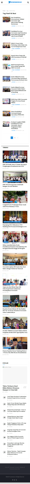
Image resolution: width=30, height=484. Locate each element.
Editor (13, 26)
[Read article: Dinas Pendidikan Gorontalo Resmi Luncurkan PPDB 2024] (6, 113)
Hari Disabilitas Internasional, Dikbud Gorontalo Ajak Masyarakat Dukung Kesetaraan (17, 21)
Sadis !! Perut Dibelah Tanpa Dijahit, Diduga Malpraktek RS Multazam (17, 404)
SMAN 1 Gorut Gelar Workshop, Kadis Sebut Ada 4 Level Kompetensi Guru (19, 45)
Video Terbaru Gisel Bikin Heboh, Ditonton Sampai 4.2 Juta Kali (11, 388)
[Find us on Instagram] (14, 480)
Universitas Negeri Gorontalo (12, 161)
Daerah (6, 242)
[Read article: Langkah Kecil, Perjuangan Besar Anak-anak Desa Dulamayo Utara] (15, 197)
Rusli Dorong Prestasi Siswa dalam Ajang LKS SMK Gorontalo (18, 66)
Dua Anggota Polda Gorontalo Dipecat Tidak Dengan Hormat (15, 437)
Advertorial (7, 347)
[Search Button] (28, 2)
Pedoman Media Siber (15, 469)
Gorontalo (7, 327)
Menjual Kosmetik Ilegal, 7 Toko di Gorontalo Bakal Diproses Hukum (16, 410)
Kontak (16, 467)
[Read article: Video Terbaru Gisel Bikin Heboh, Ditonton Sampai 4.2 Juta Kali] (15, 375)
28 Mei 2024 (23, 104)
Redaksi (22, 467)
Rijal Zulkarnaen (16, 48)
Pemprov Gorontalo (9, 263)
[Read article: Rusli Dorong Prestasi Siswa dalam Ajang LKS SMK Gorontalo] (6, 66)
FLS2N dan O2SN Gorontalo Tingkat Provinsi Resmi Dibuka (19, 101)
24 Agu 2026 (6, 334)
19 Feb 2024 (19, 130)
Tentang (11, 467)
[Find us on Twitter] (16, 480)
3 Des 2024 (19, 26)
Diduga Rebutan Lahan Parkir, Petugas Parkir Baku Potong (15, 417)
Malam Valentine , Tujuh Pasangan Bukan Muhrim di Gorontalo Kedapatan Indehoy (16, 453)
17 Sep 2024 (19, 38)
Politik (6, 305)
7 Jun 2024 (19, 82)
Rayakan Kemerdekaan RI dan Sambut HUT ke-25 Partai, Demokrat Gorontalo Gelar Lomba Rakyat (14, 310)
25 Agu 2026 (6, 168)
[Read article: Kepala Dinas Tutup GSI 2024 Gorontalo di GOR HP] (6, 57)
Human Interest (8, 201)
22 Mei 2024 (19, 116)
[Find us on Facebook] (12, 480)
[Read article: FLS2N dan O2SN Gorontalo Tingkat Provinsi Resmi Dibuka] (6, 101)
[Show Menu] (2, 2)
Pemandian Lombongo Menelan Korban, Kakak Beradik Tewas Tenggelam (15, 444)
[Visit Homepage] (15, 2)
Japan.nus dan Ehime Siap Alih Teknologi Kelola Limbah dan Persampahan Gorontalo (12, 288)
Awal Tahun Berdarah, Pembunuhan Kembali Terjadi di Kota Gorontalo (16, 397)
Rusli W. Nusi (12, 10)
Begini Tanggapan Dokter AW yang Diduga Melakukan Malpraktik (16, 423)
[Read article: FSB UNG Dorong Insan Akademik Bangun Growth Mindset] (15, 177)
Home (4, 10)
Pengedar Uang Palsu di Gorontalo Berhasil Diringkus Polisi (16, 430)
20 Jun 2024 (23, 69)
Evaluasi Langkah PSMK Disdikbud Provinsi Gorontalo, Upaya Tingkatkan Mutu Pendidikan (18, 125)
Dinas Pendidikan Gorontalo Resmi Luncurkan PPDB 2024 (17, 113)
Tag (7, 10)
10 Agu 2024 (24, 48)
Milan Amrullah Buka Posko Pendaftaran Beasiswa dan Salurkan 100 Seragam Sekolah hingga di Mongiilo (15, 246)
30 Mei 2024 (19, 94)
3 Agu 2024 (19, 59)
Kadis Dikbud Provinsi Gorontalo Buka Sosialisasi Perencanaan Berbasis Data (19, 78)
